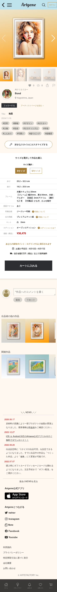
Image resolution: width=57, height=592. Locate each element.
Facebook (14, 531)
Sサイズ (21, 170)
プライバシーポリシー (13, 552)
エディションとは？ (48, 227)
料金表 (32, 427)
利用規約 (7, 547)
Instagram (14, 518)
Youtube (13, 537)
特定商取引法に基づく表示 (15, 557)
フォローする (9, 105)
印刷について (40, 211)
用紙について (43, 217)
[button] (53, 38)
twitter (12, 512)
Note (10, 524)
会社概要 (7, 562)
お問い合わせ (9, 568)
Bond (18, 93)
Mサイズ (36, 170)
